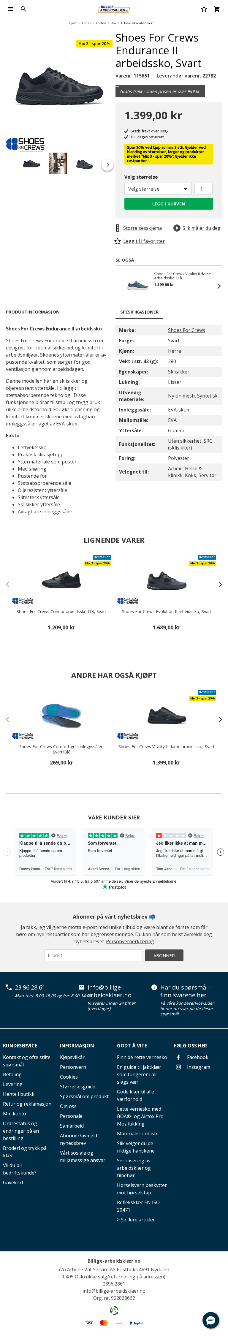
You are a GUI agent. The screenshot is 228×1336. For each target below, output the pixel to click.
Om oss (68, 1106)
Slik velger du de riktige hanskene (136, 1147)
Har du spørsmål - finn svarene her (185, 991)
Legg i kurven (168, 204)
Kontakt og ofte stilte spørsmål (26, 1061)
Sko (113, 23)
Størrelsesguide (77, 1086)
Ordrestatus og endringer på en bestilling (21, 1131)
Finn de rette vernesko (142, 1057)
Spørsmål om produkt (84, 1096)
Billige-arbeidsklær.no (114, 1261)
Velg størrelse (141, 177)
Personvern (73, 1067)
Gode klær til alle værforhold (135, 1095)
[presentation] (218, 584)
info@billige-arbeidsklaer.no (110, 991)
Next (117, 85)
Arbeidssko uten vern (138, 23)
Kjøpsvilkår (72, 1057)
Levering (13, 1084)
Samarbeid (72, 1126)
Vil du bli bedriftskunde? (20, 1169)
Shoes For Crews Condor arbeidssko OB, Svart (61, 611)
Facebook (197, 1057)
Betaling (12, 1074)
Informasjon (77, 1045)
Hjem (73, 23)
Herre (86, 23)
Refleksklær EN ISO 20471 (138, 1206)
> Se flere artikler (136, 1219)
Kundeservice (20, 1045)
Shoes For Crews (186, 330)
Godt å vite (132, 1045)
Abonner (164, 955)
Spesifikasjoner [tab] (139, 312)
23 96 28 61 (30, 987)
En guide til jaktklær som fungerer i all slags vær (139, 1074)
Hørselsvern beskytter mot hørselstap (142, 1189)
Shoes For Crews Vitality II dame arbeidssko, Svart (166, 746)
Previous (121, 286)
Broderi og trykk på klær (25, 1152)
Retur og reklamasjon (27, 1104)
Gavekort (13, 1182)
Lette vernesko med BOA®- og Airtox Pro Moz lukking (140, 1116)
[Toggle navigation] (10, 9)
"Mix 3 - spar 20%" (157, 156)
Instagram (198, 1067)
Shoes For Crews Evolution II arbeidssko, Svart (166, 611)
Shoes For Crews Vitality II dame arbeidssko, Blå (182, 276)
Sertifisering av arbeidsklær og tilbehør (134, 1168)
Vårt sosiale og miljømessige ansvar (82, 1157)
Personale (71, 1116)
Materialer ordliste (138, 1133)
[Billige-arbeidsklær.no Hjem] (114, 8)
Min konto (14, 1113)
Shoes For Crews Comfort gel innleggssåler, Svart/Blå (61, 749)
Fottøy (101, 23)
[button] (210, 1320)
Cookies (69, 1077)
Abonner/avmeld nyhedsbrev (78, 1139)
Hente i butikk (18, 1094)
